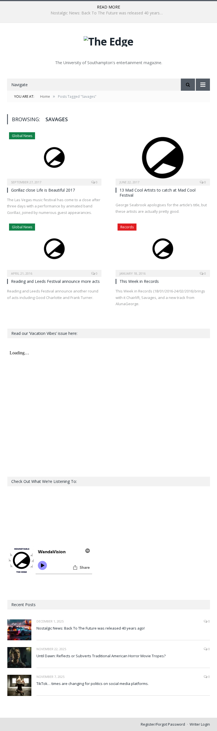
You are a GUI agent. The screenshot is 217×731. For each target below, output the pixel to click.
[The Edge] (108, 40)
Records (127, 227)
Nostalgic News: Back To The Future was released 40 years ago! (90, 628)
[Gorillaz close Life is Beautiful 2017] (54, 157)
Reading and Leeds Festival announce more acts (55, 281)
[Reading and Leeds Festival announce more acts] (54, 248)
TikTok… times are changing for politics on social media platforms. (92, 683)
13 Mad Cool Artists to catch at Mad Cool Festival (158, 192)
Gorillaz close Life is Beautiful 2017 (43, 190)
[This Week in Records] (163, 248)
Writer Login (200, 724)
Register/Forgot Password (163, 724)
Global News (22, 135)
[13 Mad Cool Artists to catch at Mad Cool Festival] (163, 157)
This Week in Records (139, 281)
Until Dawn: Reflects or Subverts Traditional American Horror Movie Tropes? (108, 13)
